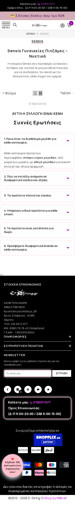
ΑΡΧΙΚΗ (30, 33)
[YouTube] (38, 389)
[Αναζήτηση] (15, 25)
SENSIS (44, 33)
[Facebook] (7, 389)
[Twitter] (48, 389)
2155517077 (47, 4)
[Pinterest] (28, 389)
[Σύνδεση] (62, 25)
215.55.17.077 (19, 324)
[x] (9, 431)
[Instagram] (17, 389)
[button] (35, 93)
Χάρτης (9, 320)
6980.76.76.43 (19, 328)
